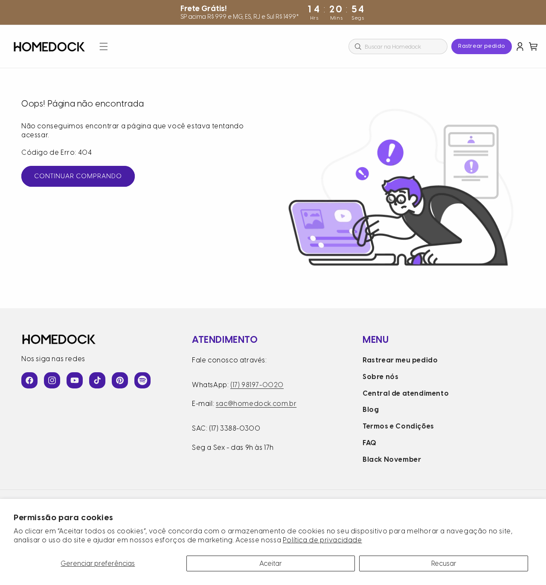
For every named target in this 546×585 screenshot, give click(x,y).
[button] (103, 46)
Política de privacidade (322, 540)
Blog (371, 409)
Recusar (443, 563)
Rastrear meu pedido (400, 360)
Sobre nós (380, 377)
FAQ (370, 443)
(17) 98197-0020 (257, 385)
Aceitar (270, 563)
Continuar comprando (78, 176)
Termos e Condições (398, 426)
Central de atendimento (406, 393)
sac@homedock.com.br (256, 404)
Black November (392, 459)
